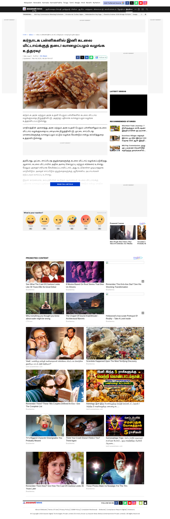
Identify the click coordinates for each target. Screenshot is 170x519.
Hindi (83, 3)
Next (145, 14)
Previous (141, 14)
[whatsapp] (136, 3)
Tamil (71, 3)
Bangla (77, 3)
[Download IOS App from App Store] (145, 503)
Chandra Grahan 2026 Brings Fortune (117, 14)
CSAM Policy (75, 509)
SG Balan (43, 56)
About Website (41, 509)
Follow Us (103, 57)
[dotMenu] (136, 9)
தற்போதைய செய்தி (53, 9)
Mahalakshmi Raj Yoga (93, 14)
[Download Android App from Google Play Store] (141, 503)
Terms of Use (53, 509)
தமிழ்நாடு (66, 9)
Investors (131, 509)
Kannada (45, 3)
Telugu (65, 3)
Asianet (32, 502)
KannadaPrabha (56, 3)
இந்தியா (129, 9)
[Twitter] (132, 3)
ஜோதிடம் (121, 9)
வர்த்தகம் (89, 9)
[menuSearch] (147, 9)
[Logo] (33, 9)
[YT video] (141, 3)
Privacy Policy (65, 509)
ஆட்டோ (81, 9)
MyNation (96, 3)
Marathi (89, 3)
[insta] (145, 3)
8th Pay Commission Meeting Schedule (48, 14)
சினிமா (74, 9)
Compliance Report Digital (116, 509)
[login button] (139, 9)
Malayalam (28, 3)
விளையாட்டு (99, 9)
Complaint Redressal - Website (93, 509)
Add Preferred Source (112, 3)
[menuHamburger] (143, 9)
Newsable (37, 3)
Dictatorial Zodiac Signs (74, 14)
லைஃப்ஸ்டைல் (110, 9)
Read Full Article (65, 184)
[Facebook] (127, 3)
